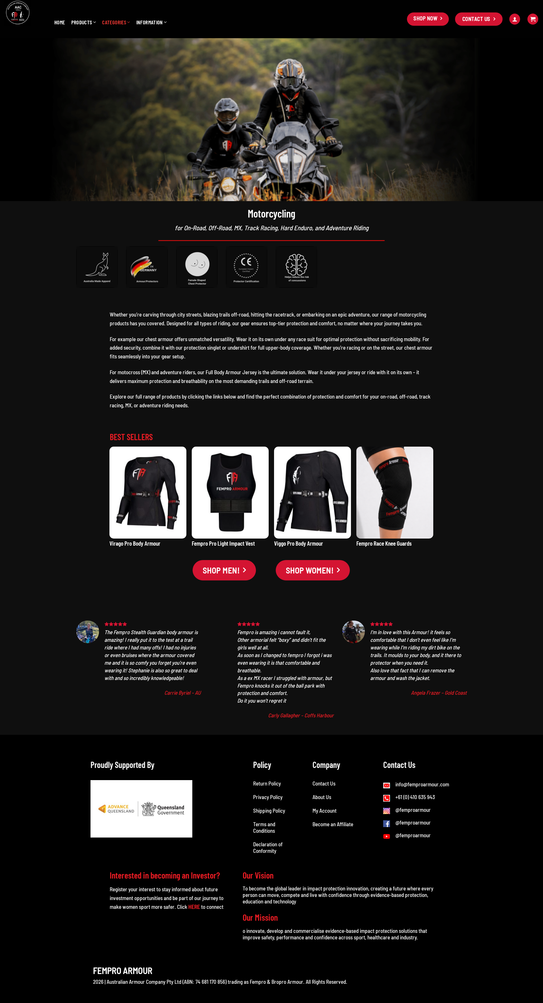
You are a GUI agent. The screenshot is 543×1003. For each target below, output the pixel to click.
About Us (322, 797)
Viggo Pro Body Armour (298, 543)
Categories (114, 22)
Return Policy (267, 783)
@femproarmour (413, 809)
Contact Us (324, 783)
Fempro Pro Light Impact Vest (223, 543)
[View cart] (532, 19)
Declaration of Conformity (268, 847)
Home (59, 22)
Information (149, 22)
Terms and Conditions (264, 827)
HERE (194, 906)
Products (81, 22)
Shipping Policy (269, 810)
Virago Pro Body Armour (134, 543)
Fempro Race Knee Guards (384, 543)
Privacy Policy (268, 797)
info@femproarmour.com (422, 784)
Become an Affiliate (333, 824)
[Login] (514, 19)
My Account (325, 810)
